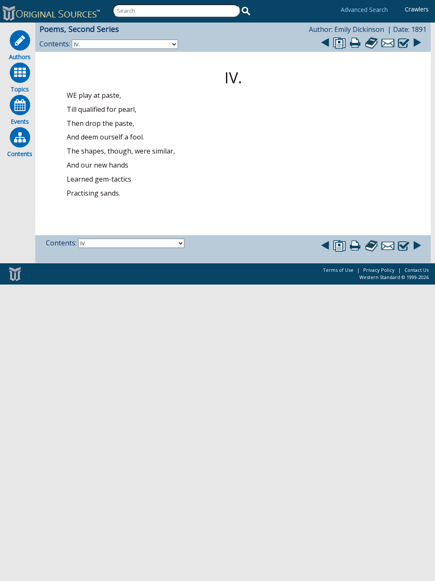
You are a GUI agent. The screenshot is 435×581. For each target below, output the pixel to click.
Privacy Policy (379, 270)
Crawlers (417, 9)
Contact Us (416, 270)
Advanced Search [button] (364, 10)
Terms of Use (338, 270)
